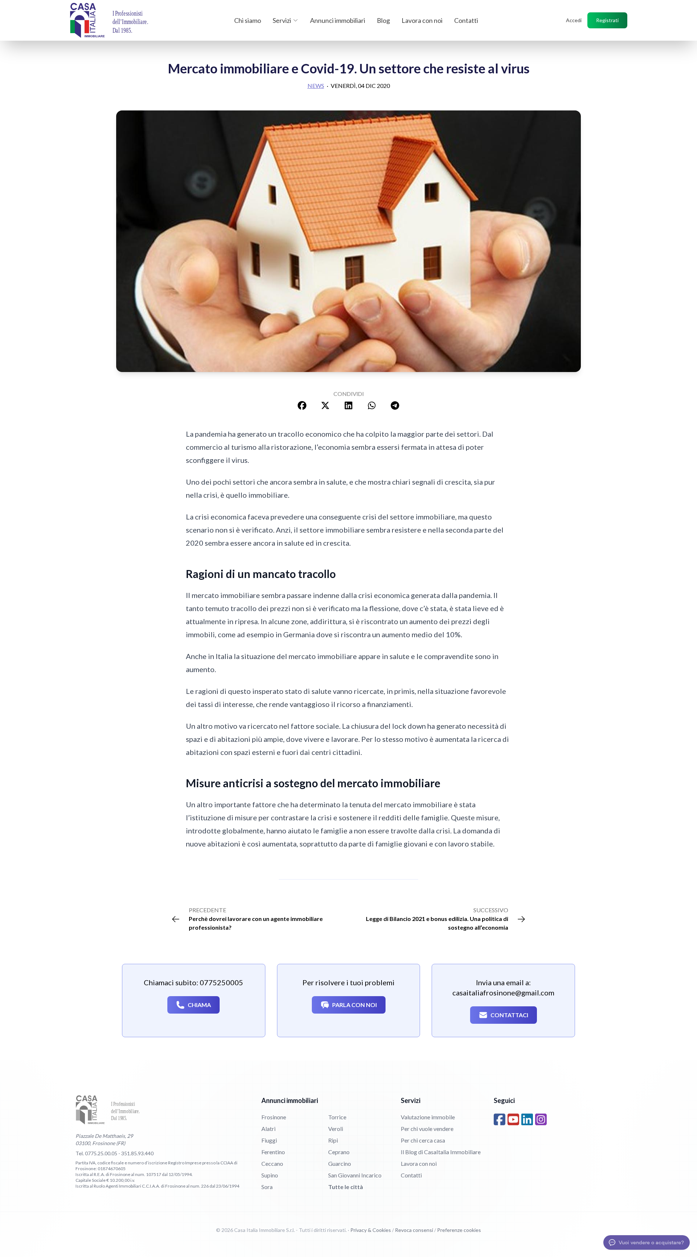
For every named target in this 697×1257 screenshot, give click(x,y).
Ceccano (272, 1163)
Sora (267, 1186)
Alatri (268, 1128)
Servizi (282, 20)
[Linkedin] (527, 1119)
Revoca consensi (414, 1230)
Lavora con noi (422, 20)
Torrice (337, 1116)
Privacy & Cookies (370, 1230)
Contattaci (509, 1014)
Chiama (199, 1004)
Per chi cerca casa (423, 1140)
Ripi (333, 1140)
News (315, 85)
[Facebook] (499, 1119)
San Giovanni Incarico (355, 1175)
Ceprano (339, 1151)
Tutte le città (345, 1186)
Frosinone (273, 1116)
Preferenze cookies (459, 1230)
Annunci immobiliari (337, 20)
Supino (269, 1175)
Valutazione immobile (428, 1116)
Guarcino (339, 1163)
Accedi (574, 20)
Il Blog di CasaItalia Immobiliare (441, 1151)
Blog (383, 20)
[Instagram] (541, 1119)
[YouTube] (513, 1119)
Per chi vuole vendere (427, 1128)
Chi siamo (247, 20)
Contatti (466, 20)
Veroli (335, 1128)
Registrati (607, 20)
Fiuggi (269, 1140)
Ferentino (273, 1151)
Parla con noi (354, 1004)
